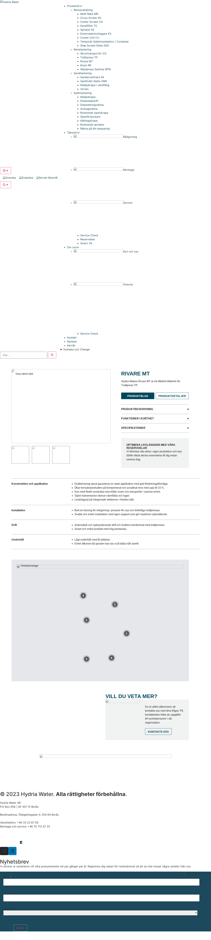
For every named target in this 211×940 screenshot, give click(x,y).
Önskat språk (10, 909)
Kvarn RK (85, 65)
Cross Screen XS (90, 17)
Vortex (84, 89)
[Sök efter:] (23, 355)
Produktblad (137, 396)
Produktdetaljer (172, 396)
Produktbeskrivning (137, 409)
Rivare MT (86, 61)
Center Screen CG (91, 21)
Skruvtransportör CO (93, 53)
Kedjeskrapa (87, 97)
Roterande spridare (92, 124)
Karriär (71, 345)
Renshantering (82, 49)
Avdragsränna (88, 108)
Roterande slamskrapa (94, 112)
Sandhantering (83, 73)
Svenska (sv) (76, 349)
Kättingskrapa (89, 120)
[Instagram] (4, 851)
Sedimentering (83, 93)
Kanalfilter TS (88, 25)
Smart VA (86, 243)
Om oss (71, 247)
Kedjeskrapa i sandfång (94, 85)
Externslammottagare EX (95, 33)
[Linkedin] (12, 851)
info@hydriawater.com (14, 834)
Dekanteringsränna (92, 104)
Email (7, 876)
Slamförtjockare (90, 116)
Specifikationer (133, 427)
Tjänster (72, 132)
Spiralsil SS (87, 29)
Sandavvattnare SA (92, 77)
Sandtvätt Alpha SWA (93, 81)
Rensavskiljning (83, 10)
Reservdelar (87, 239)
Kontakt (72, 337)
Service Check (89, 235)
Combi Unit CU (89, 37)
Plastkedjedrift (89, 101)
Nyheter (72, 341)
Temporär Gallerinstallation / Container (104, 41)
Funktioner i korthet (137, 418)
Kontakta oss (158, 731)
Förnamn (8, 893)
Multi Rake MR (89, 13)
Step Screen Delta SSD (94, 45)
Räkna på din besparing (95, 128)
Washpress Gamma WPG (95, 69)
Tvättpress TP (89, 57)
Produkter (73, 6)
